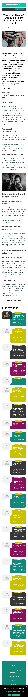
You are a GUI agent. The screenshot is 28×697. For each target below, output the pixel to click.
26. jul (18, 526)
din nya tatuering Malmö (17, 261)
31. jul (18, 312)
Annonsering (14, 684)
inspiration (22, 27)
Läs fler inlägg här (14, 300)
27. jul (18, 329)
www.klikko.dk (15, 676)
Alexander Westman (14, 27)
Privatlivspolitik (16, 694)
